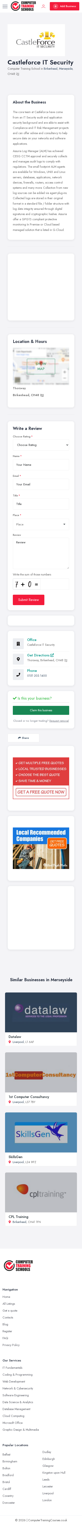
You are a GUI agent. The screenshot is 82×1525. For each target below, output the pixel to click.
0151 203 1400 (37, 676)
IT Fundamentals (12, 1368)
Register (7, 1331)
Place (16, 515)
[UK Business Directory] (41, 848)
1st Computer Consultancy (29, 1096)
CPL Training (18, 1216)
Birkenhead (50, 69)
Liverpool (18, 1042)
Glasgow (48, 1466)
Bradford (8, 1475)
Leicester (47, 1486)
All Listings (9, 1304)
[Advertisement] (41, 288)
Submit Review (28, 599)
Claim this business (41, 710)
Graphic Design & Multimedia (21, 1430)
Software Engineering (16, 1395)
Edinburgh (48, 1459)
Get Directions (38, 655)
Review (17, 535)
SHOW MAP (41, 366)
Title (15, 495)
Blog (5, 1324)
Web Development (14, 1381)
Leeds (45, 1479)
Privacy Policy (11, 1345)
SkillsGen (15, 1157)
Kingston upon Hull (53, 1473)
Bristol (6, 1482)
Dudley (46, 1452)
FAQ (5, 1338)
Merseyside (65, 69)
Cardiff (7, 1489)
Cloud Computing (13, 1416)
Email (16, 476)
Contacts (8, 1317)
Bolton (6, 1468)
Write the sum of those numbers (32, 574)
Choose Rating (21, 436)
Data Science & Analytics (18, 1402)
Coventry (8, 1496)
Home (6, 1297)
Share (25, 738)
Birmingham (10, 1461)
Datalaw (15, 1036)
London (47, 1500)
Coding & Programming (18, 1375)
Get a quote (10, 1310)
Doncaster (9, 1503)
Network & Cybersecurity (18, 1388)
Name (16, 456)
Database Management (16, 1409)
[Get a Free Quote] (41, 778)
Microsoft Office (12, 1423)
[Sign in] (43, 6)
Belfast (6, 1454)
